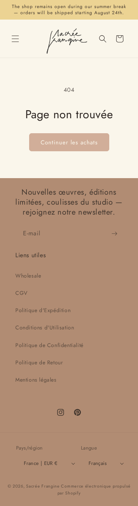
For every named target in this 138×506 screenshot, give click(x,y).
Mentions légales (36, 380)
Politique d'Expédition (43, 310)
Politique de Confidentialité (49, 345)
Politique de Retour (39, 362)
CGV (21, 293)
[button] (15, 38)
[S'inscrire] (114, 233)
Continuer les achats (69, 142)
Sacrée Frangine (43, 486)
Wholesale (28, 275)
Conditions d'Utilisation (44, 327)
